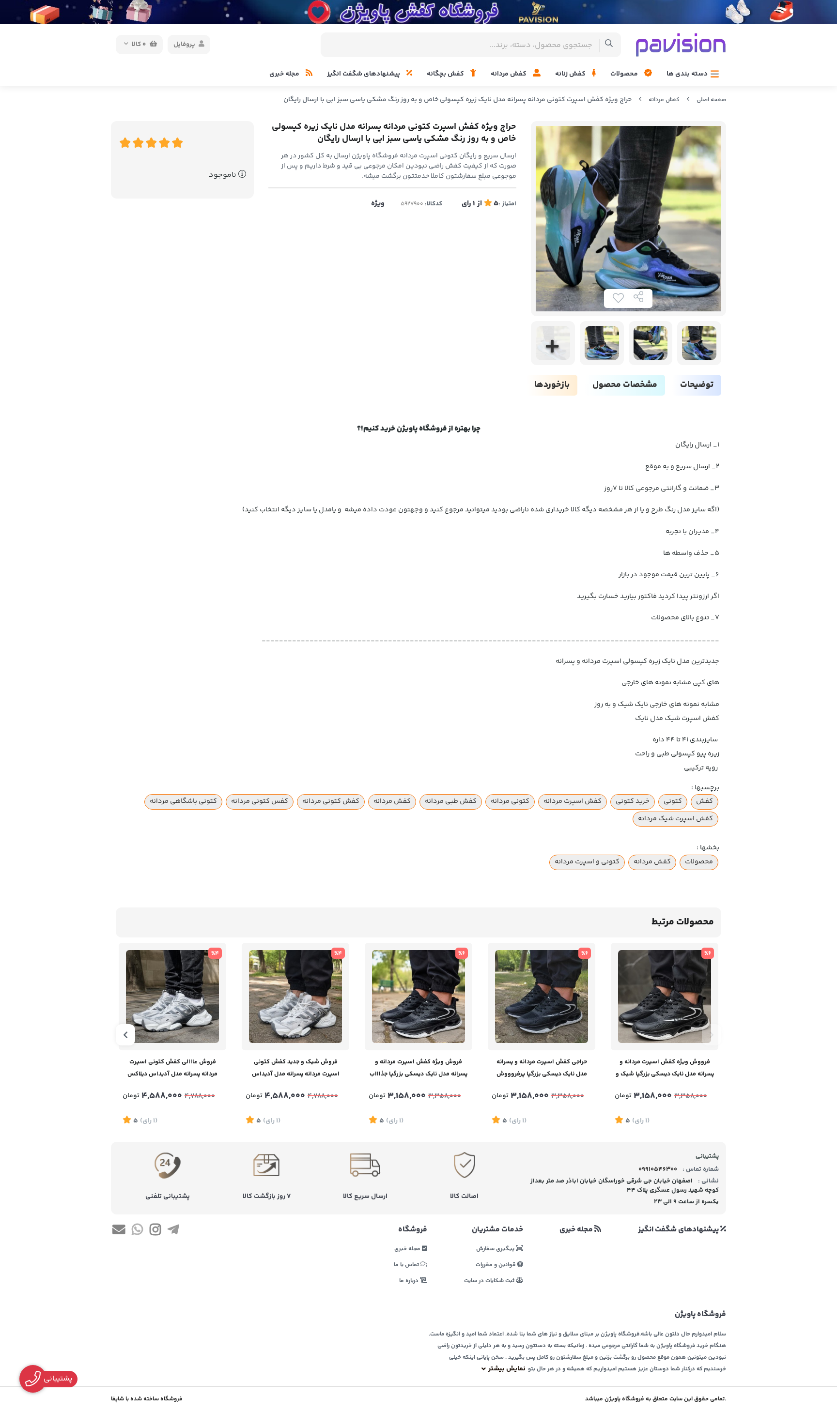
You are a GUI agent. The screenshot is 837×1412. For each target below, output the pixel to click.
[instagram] (155, 1231)
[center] (609, 45)
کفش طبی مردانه (451, 801)
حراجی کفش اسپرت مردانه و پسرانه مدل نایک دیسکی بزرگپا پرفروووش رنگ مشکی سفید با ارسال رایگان (541, 1069)
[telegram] (173, 1231)
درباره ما (409, 1280)
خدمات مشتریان (497, 1230)
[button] (711, 1034)
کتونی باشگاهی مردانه (183, 801)
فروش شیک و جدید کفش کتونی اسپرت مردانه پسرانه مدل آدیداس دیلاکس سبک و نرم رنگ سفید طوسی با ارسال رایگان (295, 1069)
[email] (119, 1231)
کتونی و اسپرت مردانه (587, 862)
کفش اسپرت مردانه (572, 801)
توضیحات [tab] (696, 385)
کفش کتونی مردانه (330, 801)
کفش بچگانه (446, 74)
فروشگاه (412, 1230)
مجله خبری (285, 74)
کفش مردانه (509, 74)
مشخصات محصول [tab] (624, 385)
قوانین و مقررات (496, 1264)
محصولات (624, 74)
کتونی (673, 801)
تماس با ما (407, 1264)
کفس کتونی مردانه (259, 801)
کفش (704, 801)
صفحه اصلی (711, 100)
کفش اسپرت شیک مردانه (675, 818)
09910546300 (657, 1169)
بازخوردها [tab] (552, 385)
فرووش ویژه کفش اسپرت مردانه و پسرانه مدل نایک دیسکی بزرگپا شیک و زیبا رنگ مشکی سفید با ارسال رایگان (665, 1069)
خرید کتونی (633, 801)
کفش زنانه (571, 74)
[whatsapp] (137, 1231)
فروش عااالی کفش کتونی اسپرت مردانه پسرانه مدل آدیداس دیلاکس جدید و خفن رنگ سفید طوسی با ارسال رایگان (172, 1069)
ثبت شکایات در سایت (490, 1280)
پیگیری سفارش (496, 1248)
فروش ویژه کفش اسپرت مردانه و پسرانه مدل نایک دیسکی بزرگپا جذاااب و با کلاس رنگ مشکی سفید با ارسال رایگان (418, 1069)
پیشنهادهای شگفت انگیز (364, 74)
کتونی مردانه (510, 801)
